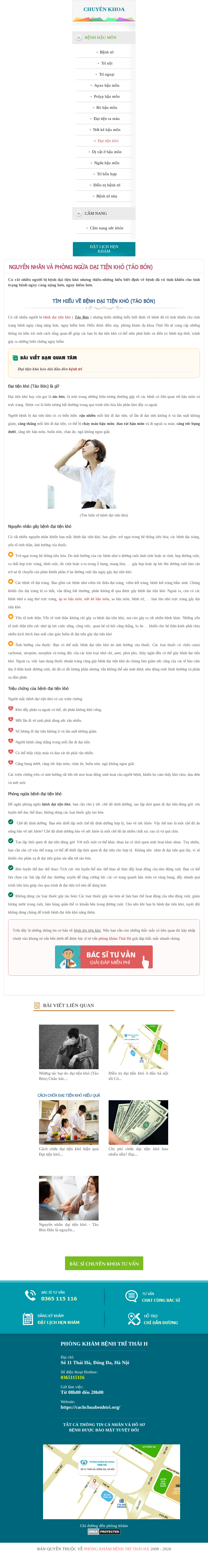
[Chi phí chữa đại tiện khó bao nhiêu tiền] (138, 1143)
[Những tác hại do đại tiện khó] (69, 1068)
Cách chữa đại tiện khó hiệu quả (69, 1095)
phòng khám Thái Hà (115, 939)
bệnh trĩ (75, 369)
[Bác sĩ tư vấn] (104, 956)
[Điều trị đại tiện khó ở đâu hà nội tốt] (138, 1068)
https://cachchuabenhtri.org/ (90, 1407)
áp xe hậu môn (70, 599)
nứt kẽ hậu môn (96, 599)
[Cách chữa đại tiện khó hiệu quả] (69, 1143)
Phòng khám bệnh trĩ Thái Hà (116, 1549)
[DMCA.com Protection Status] (104, 1533)
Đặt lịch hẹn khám (104, 248)
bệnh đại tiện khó (57, 317)
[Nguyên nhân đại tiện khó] (69, 1219)
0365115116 (72, 1377)
